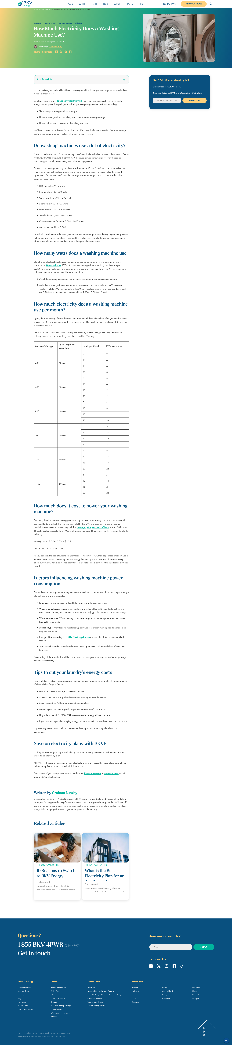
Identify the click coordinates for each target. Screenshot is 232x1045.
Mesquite (195, 998)
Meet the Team (23, 991)
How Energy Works (25, 1009)
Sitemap (54, 1016)
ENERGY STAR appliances (76, 637)
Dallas (164, 987)
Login (142, 4)
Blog (105, 4)
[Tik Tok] (181, 966)
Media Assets (23, 1005)
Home (36, 10)
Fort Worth (196, 987)
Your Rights (91, 987)
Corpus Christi (167, 991)
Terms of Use (33, 1033)
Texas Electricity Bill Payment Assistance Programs (105, 994)
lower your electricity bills (70, 100)
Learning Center (24, 994)
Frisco (134, 998)
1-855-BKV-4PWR (60, 1036)
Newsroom (22, 1002)
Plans (70, 4)
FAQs (53, 994)
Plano (194, 991)
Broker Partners (56, 1009)
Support (117, 4)
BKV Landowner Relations (60, 1013)
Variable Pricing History (96, 1005)
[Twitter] (159, 966)
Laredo (134, 994)
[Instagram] (167, 966)
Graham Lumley (55, 46)
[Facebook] (174, 966)
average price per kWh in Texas (93, 527)
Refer (95, 4)
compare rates (111, 773)
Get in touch (34, 954)
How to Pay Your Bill (58, 987)
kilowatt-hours (53, 265)
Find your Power (194, 4)
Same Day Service (58, 998)
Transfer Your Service (95, 1002)
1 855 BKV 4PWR (169, 4)
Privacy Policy (43, 1033)
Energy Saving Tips (45, 23)
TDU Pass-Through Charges (61, 1005)
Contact (54, 981)
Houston (135, 987)
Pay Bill (130, 4)
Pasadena (166, 998)
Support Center (93, 981)
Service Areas (137, 981)
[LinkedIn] (151, 966)
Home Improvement (70, 23)
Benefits (83, 4)
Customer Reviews (25, 987)
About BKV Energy (25, 981)
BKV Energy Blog (45, 10)
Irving (164, 994)
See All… (135, 1002)
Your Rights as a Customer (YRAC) (60, 1033)
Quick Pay (55, 991)
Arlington (135, 991)
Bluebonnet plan (92, 773)
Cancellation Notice (94, 998)
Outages (54, 1002)
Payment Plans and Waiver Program (100, 991)
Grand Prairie (197, 994)
